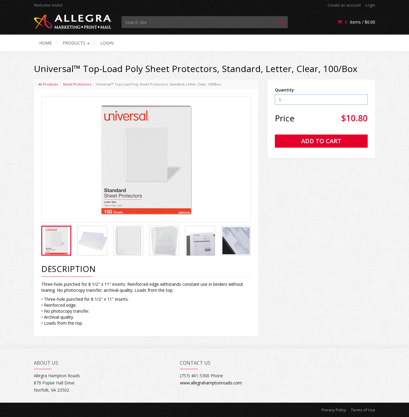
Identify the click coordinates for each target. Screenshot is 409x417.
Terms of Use (363, 410)
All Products (48, 84)
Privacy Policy (334, 410)
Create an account (344, 5)
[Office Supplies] (73, 21)
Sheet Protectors (77, 84)
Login (370, 5)
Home (45, 43)
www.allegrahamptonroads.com (211, 383)
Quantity (284, 90)
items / (360, 22)
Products (75, 43)
